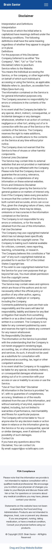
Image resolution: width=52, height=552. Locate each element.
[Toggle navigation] (46, 4)
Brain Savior (12, 4)
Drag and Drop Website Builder (26, 547)
